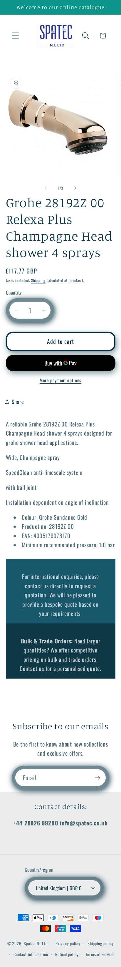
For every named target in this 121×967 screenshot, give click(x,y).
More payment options (60, 380)
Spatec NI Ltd (36, 943)
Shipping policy (101, 943)
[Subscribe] (97, 778)
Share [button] (18, 401)
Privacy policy (68, 943)
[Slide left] (45, 187)
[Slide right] (75, 187)
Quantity (14, 292)
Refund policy (67, 954)
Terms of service (100, 954)
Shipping (38, 280)
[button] (15, 35)
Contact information (31, 954)
